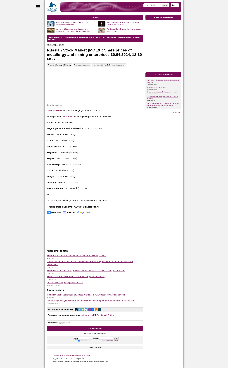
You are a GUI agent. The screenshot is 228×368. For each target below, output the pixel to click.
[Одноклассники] (96, 309)
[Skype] (86, 309)
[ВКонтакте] (92, 309)
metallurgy (67, 116)
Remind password (107, 340)
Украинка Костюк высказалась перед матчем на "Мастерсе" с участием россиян (86, 295)
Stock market (97, 65)
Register (116, 340)
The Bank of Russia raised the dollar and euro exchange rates (76, 255)
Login (174, 5)
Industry (59, 65)
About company (69, 355)
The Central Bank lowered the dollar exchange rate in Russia (75, 276)
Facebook (101, 315)
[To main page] (52, 7)
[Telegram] (79, 309)
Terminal (60, 355)
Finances (51, 65)
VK (93, 315)
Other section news (175, 112)
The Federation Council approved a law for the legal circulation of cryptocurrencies (86, 270)
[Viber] (89, 309)
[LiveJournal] (99, 309)
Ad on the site (86, 355)
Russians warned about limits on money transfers (162, 92)
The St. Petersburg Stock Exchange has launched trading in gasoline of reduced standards (163, 104)
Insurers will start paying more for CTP (65, 282)
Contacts (78, 355)
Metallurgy (67, 65)
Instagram (85, 315)
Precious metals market (82, 65)
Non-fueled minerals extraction (114, 65)
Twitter (111, 315)
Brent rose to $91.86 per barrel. (157, 87)
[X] (76, 309)
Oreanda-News (57, 105)
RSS (54, 355)
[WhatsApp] (82, 309)
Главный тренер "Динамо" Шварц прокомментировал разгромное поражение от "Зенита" (91, 301)
